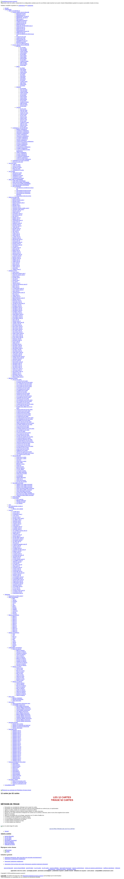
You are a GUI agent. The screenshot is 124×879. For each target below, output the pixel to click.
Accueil (7, 8)
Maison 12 (14, 631)
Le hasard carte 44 (16, 255)
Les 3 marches (19, 499)
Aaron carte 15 (15, 291)
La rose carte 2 (16, 512)
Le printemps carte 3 (17, 514)
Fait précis (18, 459)
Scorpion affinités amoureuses (23, 715)
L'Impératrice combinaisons (22, 131)
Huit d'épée (22, 77)
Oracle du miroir (20, 466)
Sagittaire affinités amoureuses (23, 717)
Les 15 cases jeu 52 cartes (22, 425)
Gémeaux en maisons (21, 653)
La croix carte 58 (16, 589)
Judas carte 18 (15, 295)
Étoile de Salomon (20, 468)
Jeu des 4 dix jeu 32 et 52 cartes (24, 421)
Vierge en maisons (20, 657)
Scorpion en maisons (21, 659)
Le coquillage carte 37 (17, 560)
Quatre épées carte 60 (17, 352)
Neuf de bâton (23, 58)
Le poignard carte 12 (17, 526)
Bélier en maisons (20, 650)
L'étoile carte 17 (16, 533)
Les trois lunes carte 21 (17, 538)
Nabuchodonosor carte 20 (18, 297)
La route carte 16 (16, 532)
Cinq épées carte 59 (17, 351)
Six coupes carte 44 (17, 330)
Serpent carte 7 (16, 280)
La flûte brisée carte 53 (17, 582)
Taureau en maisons (21, 651)
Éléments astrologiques (17, 699)
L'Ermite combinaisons (21, 140)
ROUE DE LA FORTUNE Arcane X (24, 25)
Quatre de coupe (24, 112)
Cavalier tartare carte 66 (18, 357)
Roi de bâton (23, 65)
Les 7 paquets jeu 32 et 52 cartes (24, 383)
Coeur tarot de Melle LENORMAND (20, 185)
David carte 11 (15, 285)
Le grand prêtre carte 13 (18, 288)
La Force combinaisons (21, 142)
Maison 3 (14, 619)
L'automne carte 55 (16, 585)
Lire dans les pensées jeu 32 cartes (24, 436)
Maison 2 (14, 617)
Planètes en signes (16, 666)
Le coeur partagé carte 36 (18, 559)
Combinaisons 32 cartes (18, 170)
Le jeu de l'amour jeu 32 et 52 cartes (24, 446)
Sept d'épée (23, 76)
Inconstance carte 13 (17, 213)
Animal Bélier (15, 763)
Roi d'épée (22, 85)
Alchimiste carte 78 (16, 374)
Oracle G (11, 510)
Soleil (13, 634)
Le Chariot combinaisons (22, 137)
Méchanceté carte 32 (17, 239)
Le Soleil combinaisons (21, 155)
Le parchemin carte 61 (17, 593)
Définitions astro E (16, 736)
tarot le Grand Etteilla (19, 868)
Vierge (13, 605)
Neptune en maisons (21, 693)
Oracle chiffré (19, 462)
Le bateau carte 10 (16, 523)
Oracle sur (18, 465)
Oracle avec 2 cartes (21, 461)
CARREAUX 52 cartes (17, 175)
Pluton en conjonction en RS (19, 781)
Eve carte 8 (15, 281)
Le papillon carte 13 (17, 527)
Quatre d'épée (23, 72)
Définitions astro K (16, 744)
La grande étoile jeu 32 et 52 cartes (24, 440)
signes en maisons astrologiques (93, 868)
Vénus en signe (20, 672)
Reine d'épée (23, 84)
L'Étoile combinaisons (21, 152)
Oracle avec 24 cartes (21, 473)
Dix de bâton (23, 59)
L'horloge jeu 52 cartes (21, 391)
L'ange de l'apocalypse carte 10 (19, 284)
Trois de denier (23, 91)
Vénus (13, 638)
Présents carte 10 (16, 210)
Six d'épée (22, 74)
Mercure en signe (20, 670)
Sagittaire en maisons (21, 661)
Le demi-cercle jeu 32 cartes (23, 412)
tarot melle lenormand (65, 868)
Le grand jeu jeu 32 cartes (22, 416)
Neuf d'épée (23, 78)
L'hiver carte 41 (16, 566)
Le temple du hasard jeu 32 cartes (24, 439)
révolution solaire (71, 869)
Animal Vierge (15, 770)
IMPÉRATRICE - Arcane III (22, 16)
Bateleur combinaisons (21, 129)
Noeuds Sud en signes (17, 723)
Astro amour (11, 702)
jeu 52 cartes (8, 839)
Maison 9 (14, 627)
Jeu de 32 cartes (12, 163)
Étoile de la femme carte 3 (18, 202)
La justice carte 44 (16, 570)
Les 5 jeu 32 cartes (20, 431)
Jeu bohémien (19, 476)
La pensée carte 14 (17, 529)
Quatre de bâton (24, 51)
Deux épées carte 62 (17, 375)
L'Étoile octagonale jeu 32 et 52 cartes (25, 423)
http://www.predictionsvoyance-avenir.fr (33, 875)
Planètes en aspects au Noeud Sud (20, 726)
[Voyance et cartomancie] (16, 790)
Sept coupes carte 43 (17, 329)
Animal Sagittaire (16, 774)
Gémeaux (14, 601)
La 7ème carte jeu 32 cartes (22, 435)
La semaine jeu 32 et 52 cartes (23, 397)
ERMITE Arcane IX (20, 24)
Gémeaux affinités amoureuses (23, 708)
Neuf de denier (23, 99)
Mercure (14, 636)
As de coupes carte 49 (17, 337)
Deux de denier (23, 89)
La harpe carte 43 (16, 568)
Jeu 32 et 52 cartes (17, 379)
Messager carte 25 (16, 304)
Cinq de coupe (23, 114)
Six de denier (23, 95)
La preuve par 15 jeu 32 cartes (23, 413)
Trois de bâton (23, 50)
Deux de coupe (23, 110)
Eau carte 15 (15, 216)
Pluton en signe (19, 680)
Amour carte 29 (16, 235)
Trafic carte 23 (15, 227)
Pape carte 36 (15, 319)
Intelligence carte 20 (17, 223)
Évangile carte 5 (16, 277)
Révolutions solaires (13, 779)
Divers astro (11, 696)
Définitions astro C (16, 733)
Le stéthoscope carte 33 (18, 555)
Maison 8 (14, 625)
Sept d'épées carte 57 (17, 348)
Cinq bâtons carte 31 (17, 312)
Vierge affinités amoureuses (22, 712)
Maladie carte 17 (16, 219)
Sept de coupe (23, 117)
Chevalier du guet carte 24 (18, 303)
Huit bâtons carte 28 (17, 308)
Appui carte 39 (15, 248)
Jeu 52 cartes (12, 171)
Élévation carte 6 (16, 205)
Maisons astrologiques (14, 615)
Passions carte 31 (16, 238)
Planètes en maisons (17, 681)
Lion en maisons (20, 655)
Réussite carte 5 (16, 201)
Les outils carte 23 (16, 541)
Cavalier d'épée (23, 81)
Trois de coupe (23, 111)
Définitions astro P (16, 751)
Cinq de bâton (23, 53)
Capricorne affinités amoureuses (24, 718)
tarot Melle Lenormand (11, 840)
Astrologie (7, 594)
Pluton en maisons (20, 695)
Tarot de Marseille (16, 455)
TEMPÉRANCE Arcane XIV (22, 31)
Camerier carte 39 (16, 323)
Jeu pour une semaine (21, 481)
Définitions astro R (16, 753)
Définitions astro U (16, 757)
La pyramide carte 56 (17, 586)
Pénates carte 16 (16, 217)
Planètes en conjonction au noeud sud (21, 725)
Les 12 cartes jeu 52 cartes (22, 405)
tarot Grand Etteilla (9, 843)
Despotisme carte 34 (17, 242)
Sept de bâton (23, 55)
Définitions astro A (16, 730)
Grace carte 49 (16, 262)
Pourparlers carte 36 (17, 244)
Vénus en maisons (20, 687)
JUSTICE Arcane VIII (21, 23)
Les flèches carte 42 (17, 567)
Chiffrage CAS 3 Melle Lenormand (24, 487)
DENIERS (18, 87)
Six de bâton (23, 54)
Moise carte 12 (15, 287)
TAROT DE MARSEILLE (14, 10)
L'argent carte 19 (16, 536)
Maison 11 (14, 629)
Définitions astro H (16, 740)
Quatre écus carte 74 (17, 368)
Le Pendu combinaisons (22, 144)
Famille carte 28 (16, 234)
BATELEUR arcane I (21, 13)
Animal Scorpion (16, 772)
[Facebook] (8, 850)
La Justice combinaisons (22, 138)
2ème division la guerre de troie (23, 190)
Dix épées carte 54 (16, 344)
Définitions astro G (16, 738)
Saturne (14, 642)
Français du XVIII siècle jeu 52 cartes (25, 453)
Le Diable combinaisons (21, 148)
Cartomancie (8, 9)
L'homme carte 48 (16, 575)
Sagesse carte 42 (16, 253)
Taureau (14, 600)
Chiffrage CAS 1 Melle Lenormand (24, 484)
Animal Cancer (15, 767)
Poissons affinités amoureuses (23, 721)
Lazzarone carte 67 (17, 359)
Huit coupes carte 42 (17, 327)
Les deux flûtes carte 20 (18, 537)
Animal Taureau (16, 764)
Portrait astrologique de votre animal (17, 761)
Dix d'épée (22, 80)
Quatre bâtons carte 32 (17, 314)
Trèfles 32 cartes (16, 164)
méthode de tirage (61, 869)
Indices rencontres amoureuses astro (21, 703)
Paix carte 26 (15, 231)
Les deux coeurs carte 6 (18, 518)
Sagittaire (14, 609)
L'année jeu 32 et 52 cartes (22, 398)
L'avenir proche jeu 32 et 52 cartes (24, 409)
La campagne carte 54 (17, 583)
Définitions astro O (16, 749)
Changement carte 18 (17, 220)
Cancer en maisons (20, 654)
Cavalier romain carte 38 (18, 322)
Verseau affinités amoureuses (23, 719)
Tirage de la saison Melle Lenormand (25, 495)
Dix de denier (23, 100)
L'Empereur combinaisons (22, 133)
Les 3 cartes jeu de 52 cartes (23, 454)
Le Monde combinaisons (22, 157)
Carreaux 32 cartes (17, 167)
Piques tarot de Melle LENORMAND (20, 182)
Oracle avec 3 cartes (21, 457)
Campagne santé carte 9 (18, 209)
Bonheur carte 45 (16, 257)
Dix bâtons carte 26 (17, 306)
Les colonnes (19, 503)
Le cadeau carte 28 (17, 548)
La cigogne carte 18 (17, 534)
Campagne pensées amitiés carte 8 (20, 208)
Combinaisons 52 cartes (18, 178)
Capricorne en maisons (21, 662)
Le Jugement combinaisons (22, 156)
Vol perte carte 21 (16, 224)
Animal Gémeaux (16, 766)
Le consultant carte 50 (17, 578)
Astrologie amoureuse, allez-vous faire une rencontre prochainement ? (23, 857)
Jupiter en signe (20, 674)
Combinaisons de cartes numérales (20, 160)
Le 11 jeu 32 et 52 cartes (22, 380)
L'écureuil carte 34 (16, 556)
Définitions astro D (16, 734)
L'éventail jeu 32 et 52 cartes (23, 402)
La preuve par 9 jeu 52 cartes (23, 443)
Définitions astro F (16, 737)
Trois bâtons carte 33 (17, 315)
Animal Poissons (16, 778)
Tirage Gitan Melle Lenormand (23, 491)
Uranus (14, 643)
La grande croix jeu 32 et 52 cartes (24, 382)
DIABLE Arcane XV (20, 32)
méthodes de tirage (10, 844)
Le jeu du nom (19, 474)
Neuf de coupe (23, 119)
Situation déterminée (21, 477)
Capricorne (15, 610)
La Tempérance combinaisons (23, 146)
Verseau (14, 612)
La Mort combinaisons (21, 145)
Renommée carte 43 (17, 254)
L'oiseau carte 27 (16, 546)
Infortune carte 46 (16, 258)
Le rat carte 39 (15, 563)
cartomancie (21, 5)
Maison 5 (14, 621)
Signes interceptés (16, 700)
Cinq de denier (23, 93)
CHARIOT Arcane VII (21, 21)
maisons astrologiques (78, 868)
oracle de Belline (54, 868)
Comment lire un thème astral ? (16, 595)
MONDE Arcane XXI (21, 42)
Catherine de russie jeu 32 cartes (24, 451)
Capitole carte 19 (16, 296)
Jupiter (14, 640)
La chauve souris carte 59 (18, 590)
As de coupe (23, 108)
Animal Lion (15, 768)
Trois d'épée (23, 70)
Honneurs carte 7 (16, 206)
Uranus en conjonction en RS (19, 783)
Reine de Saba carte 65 (17, 376)
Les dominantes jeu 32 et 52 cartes (24, 419)
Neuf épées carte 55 (17, 345)
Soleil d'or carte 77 (16, 372)
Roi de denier (23, 106)
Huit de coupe (23, 118)
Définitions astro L (16, 745)
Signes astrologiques (13, 597)
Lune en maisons (20, 684)
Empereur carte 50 (16, 338)
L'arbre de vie (19, 478)
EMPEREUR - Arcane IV (22, 17)
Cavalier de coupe (24, 122)
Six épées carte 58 (16, 349)
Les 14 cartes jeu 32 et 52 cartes (24, 401)
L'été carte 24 (15, 542)
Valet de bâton (23, 62)
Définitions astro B (16, 732)
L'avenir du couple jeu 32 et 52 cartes (25, 442)
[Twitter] (7, 851)
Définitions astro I (16, 741)
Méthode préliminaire (21, 500)
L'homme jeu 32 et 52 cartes (23, 394)
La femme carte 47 (16, 574)
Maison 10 (14, 628)
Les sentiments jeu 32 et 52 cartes (24, 400)
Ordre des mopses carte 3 (18, 274)
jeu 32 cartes (8, 837)
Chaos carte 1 (15, 272)
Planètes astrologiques (14, 632)
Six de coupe (23, 115)
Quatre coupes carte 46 (18, 333)
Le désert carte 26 (16, 545)
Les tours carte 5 (16, 517)
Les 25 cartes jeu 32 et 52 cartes (24, 386)
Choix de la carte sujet (17, 161)
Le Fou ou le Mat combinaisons (23, 159)
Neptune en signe (20, 678)
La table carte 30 (16, 236)
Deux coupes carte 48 (17, 336)
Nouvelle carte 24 (16, 228)
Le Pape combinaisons (21, 134)
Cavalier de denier (24, 102)
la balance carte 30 (16, 551)
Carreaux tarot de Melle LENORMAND (21, 183)
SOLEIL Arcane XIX (20, 39)
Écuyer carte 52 (16, 341)
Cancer (14, 602)
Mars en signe (19, 673)
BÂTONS (18, 46)
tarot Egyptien (29, 868)
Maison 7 (14, 624)
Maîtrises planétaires (17, 698)
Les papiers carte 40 (17, 564)
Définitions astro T (16, 756)
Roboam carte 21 (16, 299)
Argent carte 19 (16, 221)
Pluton (13, 646)
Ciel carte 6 (15, 278)
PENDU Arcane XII (20, 28)
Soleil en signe (19, 668)
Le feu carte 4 (15, 515)
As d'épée (22, 68)
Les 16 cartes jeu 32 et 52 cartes (24, 395)
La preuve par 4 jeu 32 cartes (23, 444)
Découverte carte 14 (17, 214)
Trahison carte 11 (16, 269)
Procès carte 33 (16, 240)
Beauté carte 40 (16, 250)
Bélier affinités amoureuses (22, 706)
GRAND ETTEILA (13, 270)
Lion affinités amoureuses (22, 711)
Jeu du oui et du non (21, 480)
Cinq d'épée (23, 73)
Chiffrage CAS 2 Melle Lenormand (24, 485)
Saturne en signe (20, 676)
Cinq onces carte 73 (17, 367)
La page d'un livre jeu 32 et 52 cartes (25, 404)
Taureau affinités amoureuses (23, 707)
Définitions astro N (16, 748)
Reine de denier (24, 104)
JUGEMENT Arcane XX (21, 40)
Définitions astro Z (16, 760)
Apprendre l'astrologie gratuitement (14, 861)
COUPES (18, 107)
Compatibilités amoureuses (18, 704)
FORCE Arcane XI (20, 27)
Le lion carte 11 (15, 525)
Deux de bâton (23, 48)
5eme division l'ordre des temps (23, 195)
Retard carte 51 (16, 265)
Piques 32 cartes (16, 168)
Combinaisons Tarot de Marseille (20, 127)
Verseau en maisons (21, 663)
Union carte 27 (15, 232)
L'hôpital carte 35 (16, 557)
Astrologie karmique (13, 722)
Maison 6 (14, 623)
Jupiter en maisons (20, 689)
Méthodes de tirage (13, 378)
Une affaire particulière (21, 472)
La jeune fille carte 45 (17, 571)
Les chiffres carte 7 (17, 519)
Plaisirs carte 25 (16, 229)
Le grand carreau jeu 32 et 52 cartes (24, 417)
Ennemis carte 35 (16, 243)
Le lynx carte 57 (16, 587)
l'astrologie (30, 5)
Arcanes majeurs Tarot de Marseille (20, 12)
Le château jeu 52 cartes (22, 390)
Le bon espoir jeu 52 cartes (22, 449)
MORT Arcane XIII (20, 29)
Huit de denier (23, 97)
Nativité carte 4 (15, 204)
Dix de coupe (23, 121)
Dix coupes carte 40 (17, 325)
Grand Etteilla (15, 497)
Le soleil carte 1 (16, 511)
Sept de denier (23, 96)
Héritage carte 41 (16, 251)
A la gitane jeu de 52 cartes (22, 447)
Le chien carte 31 (16, 552)
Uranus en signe (20, 677)
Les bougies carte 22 (17, 540)
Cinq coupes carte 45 (17, 331)
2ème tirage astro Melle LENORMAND (25, 493)
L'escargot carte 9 (16, 522)
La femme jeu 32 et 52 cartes (23, 393)
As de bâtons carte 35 (17, 318)
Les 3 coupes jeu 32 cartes (22, 434)
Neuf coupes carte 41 (17, 326)
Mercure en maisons (21, 685)
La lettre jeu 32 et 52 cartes (22, 427)
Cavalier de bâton (24, 61)
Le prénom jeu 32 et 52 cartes (23, 410)
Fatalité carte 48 (16, 261)
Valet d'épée (23, 82)
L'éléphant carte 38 (16, 561)
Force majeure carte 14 (17, 289)
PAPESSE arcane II (20, 14)
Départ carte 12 (16, 212)
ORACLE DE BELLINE (14, 197)
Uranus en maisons (20, 692)
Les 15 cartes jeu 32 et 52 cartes (24, 385)
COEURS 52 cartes (17, 176)
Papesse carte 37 (16, 321)
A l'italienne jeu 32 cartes (22, 450)
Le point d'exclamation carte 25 (19, 544)
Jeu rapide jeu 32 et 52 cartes (23, 420)
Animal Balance (16, 771)
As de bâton (23, 47)
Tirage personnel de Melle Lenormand (25, 488)
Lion (13, 604)
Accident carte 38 (16, 247)
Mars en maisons (20, 688)
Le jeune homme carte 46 (18, 572)
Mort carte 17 (15, 293)
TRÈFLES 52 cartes (17, 172)
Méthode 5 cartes (20, 463)
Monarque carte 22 (16, 300)
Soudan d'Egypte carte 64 (18, 356)
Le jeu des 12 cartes (21, 470)
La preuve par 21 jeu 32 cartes (23, 414)
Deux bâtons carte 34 (17, 317)
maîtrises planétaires (108, 868)
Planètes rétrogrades (17, 727)
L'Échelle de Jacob (20, 502)
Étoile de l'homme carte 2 (18, 200)
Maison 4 (14, 620)
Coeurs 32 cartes (16, 165)
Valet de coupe (23, 123)
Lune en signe (19, 669)
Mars (13, 639)
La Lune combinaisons (21, 153)
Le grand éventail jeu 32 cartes (23, 438)
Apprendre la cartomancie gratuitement (15, 859)
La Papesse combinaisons (22, 130)
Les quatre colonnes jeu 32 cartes (24, 424)
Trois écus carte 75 (17, 370)
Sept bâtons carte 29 (17, 310)
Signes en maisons (16, 649)
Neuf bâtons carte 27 (17, 307)
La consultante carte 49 (17, 576)
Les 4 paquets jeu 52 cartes (22, 389)
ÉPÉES (18, 66)
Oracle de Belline (16, 496)
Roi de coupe (23, 126)
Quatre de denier (24, 92)
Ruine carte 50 (15, 263)
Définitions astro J (16, 742)
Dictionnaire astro (13, 729)
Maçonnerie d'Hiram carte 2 (18, 273)
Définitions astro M (16, 746)
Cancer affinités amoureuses (23, 710)
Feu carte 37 (15, 246)
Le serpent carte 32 (17, 553)
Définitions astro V (16, 759)
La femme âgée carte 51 (18, 579)
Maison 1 (14, 616)
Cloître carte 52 (16, 266)
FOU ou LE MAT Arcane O (22, 43)
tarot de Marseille (9, 836)
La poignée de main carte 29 (19, 549)
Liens (10, 504)
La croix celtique (20, 469)
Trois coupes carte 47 (17, 334)
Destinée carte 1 (16, 198)
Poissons (14, 613)
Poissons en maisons (21, 665)
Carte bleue (15, 268)
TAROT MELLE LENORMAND (16, 179)
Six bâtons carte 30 (17, 311)
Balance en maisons (21, 658)
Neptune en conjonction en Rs (19, 782)
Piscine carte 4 (15, 276)
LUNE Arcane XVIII (20, 38)
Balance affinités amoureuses (23, 714)
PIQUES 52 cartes (16, 174)
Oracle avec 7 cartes (21, 458)
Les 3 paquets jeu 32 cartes (22, 429)
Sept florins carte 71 (17, 364)
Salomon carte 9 (16, 283)
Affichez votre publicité (17, 508)
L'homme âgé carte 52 (17, 580)
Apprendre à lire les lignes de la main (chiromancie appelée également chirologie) (26, 864)
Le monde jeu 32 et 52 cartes (23, 387)
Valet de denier (23, 103)
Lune (13, 635)
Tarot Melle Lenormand (17, 483)
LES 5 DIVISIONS (16, 186)
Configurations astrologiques (15, 647)
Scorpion (14, 608)
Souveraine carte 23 (17, 302)
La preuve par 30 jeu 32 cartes (23, 432)
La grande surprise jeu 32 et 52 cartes (25, 428)
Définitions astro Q (16, 752)
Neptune (14, 644)
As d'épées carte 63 (17, 355)
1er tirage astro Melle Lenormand (24, 492)
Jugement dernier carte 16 (18, 292)
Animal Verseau (16, 776)
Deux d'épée (23, 69)
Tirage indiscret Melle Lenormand (24, 489)
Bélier (13, 598)
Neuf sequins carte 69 (17, 361)
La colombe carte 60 (17, 591)
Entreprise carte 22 (16, 225)
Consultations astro (10, 785)
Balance (14, 606)
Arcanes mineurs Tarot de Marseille (20, 44)
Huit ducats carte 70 (17, 363)
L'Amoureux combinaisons (22, 136)
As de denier (23, 88)
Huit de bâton (23, 57)
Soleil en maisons (20, 683)
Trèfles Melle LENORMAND (18, 180)
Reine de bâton (23, 63)
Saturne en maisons (21, 691)
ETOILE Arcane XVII (21, 36)
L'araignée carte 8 (16, 521)
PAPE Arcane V (19, 19)
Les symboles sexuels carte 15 (19, 530)
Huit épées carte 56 (17, 346)
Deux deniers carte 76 (17, 371)
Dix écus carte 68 (16, 360)
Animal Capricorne (16, 775)
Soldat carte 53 (15, 342)
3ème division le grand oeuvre (23, 191)
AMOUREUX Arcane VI (21, 20)
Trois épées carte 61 (17, 353)
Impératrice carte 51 (17, 340)
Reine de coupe (24, 125)
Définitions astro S (16, 755)
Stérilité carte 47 (16, 259)
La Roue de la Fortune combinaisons (25, 141)
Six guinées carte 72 (17, 366)
